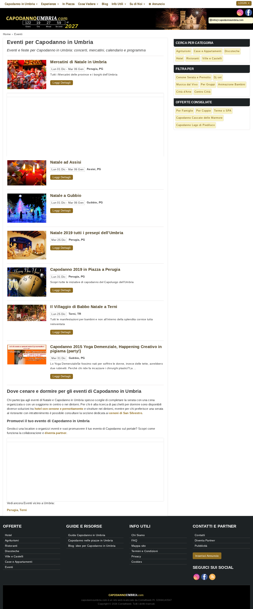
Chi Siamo (138, 535)
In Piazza (68, 4)
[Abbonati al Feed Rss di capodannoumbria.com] (212, 576)
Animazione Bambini (231, 84)
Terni (23, 510)
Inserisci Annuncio (207, 555)
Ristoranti (192, 58)
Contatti (200, 535)
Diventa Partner (205, 540)
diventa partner (55, 433)
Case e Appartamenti (208, 51)
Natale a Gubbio (65, 195)
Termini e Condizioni (144, 551)
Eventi (9, 567)
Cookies (136, 561)
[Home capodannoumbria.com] (49, 15)
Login (242, 3)
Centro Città (202, 91)
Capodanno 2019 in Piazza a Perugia (85, 269)
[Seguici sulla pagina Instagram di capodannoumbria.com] (240, 12)
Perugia (12, 510)
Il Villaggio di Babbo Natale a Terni (83, 306)
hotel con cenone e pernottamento (59, 408)
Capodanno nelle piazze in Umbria (90, 540)
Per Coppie (203, 110)
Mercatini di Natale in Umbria (78, 62)
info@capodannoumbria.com (227, 20)
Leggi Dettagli (62, 82)
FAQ (134, 540)
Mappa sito (138, 545)
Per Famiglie (184, 110)
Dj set (218, 77)
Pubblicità (201, 545)
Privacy (136, 556)
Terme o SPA (222, 110)
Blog (105, 4)
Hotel (179, 58)
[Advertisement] (85, 124)
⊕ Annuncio (157, 4)
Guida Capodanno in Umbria (86, 535)
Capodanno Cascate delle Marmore (199, 117)
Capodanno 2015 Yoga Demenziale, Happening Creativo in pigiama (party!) (106, 349)
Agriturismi (183, 51)
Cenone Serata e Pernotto (193, 77)
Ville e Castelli (212, 58)
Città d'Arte (183, 91)
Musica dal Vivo (187, 84)
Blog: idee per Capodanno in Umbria (92, 545)
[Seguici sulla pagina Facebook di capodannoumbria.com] (248, 12)
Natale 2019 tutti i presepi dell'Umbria (86, 233)
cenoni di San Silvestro (125, 413)
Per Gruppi (208, 84)
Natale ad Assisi (65, 162)
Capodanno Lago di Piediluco (195, 125)
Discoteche (232, 51)
